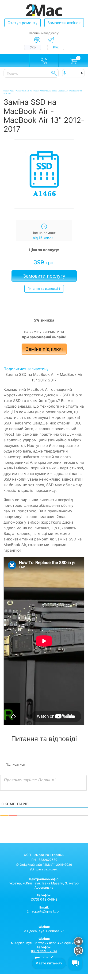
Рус (56, 47)
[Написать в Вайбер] (37, 40)
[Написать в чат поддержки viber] (78, 951)
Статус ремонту (23, 22)
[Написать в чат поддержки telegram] (78, 942)
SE (54, 73)
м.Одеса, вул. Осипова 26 (44, 929)
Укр (33, 47)
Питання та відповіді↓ (44, 288)
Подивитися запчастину (26, 368)
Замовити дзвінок (64, 22)
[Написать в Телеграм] (51, 40)
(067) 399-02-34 (44, 951)
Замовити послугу (44, 276)
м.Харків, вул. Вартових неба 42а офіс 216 (44, 941)
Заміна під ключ (44, 349)
